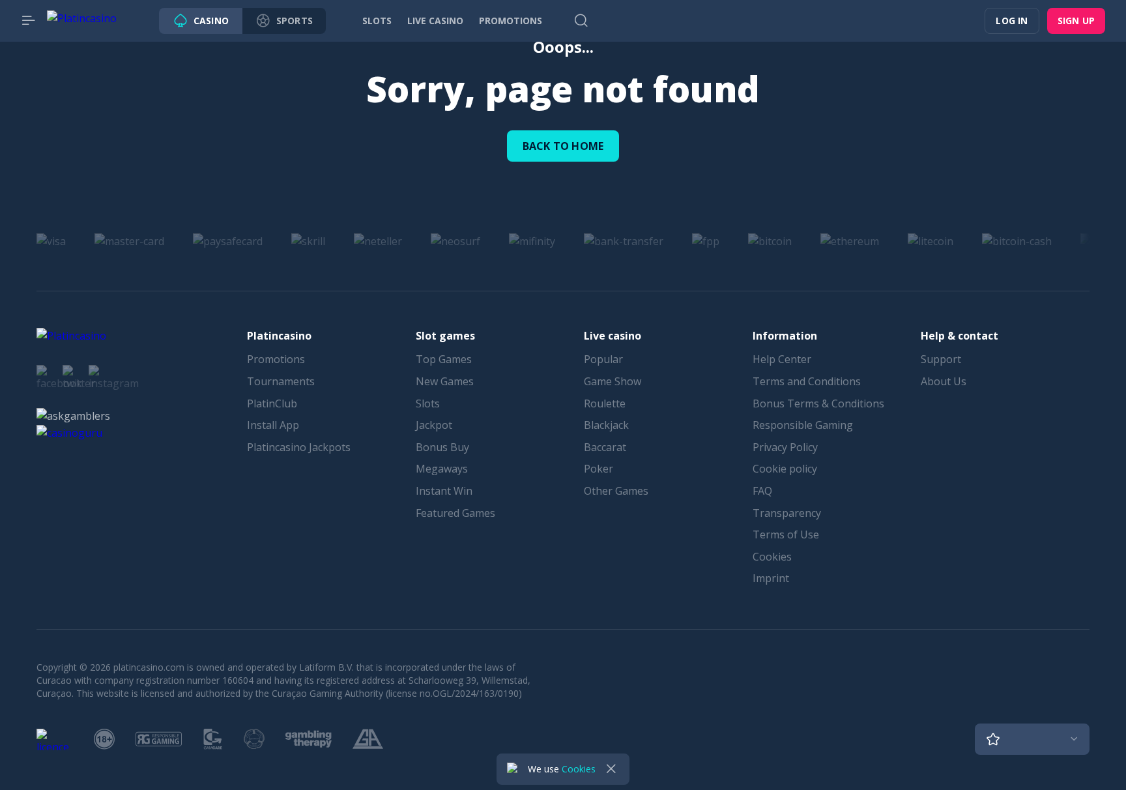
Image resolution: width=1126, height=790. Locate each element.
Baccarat (605, 447)
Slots (428, 403)
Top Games (444, 359)
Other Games (616, 491)
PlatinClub (272, 403)
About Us (943, 381)
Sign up (1076, 20)
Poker (598, 468)
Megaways (442, 468)
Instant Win (444, 491)
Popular (603, 359)
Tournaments (281, 381)
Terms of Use (786, 534)
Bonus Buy (442, 447)
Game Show (612, 381)
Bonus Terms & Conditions (818, 403)
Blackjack (606, 425)
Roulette (605, 403)
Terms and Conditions (807, 381)
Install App (273, 425)
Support (941, 359)
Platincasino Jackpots (299, 447)
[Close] (611, 769)
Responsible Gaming (803, 425)
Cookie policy (785, 468)
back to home (563, 146)
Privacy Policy (785, 447)
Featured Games (455, 513)
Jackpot (434, 425)
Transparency (787, 513)
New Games (445, 381)
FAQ (762, 491)
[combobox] (1032, 739)
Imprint (771, 578)
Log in (1012, 20)
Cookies (772, 556)
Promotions (276, 359)
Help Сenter (782, 359)
